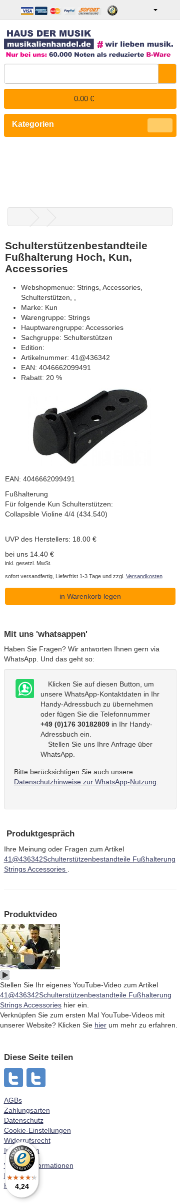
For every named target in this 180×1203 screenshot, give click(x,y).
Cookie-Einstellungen (37, 1130)
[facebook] (36, 1078)
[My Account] (148, 10)
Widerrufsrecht (27, 1140)
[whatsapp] (14, 1078)
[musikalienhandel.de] (90, 40)
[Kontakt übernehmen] (24, 689)
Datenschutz (24, 1120)
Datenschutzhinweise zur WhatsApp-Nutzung (85, 782)
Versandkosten (144, 576)
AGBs (13, 1100)
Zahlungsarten (27, 1110)
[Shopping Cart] (168, 10)
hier (100, 1025)
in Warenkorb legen (90, 596)
